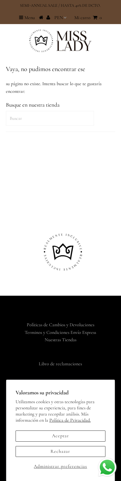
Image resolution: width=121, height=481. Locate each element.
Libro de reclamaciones (60, 364)
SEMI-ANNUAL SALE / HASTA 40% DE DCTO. (60, 5)
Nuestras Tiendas (60, 340)
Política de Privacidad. (70, 420)
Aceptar (60, 436)
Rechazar (60, 451)
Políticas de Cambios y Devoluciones (60, 325)
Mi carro (88, 18)
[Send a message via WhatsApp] (107, 467)
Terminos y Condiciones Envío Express (60, 332)
